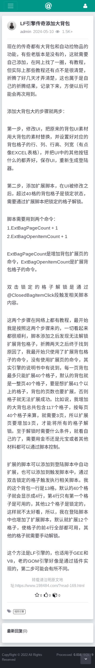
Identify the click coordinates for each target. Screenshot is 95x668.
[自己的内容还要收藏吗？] (55, 595)
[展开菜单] (10, 6)
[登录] (85, 6)
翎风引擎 (19, 611)
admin (25, 31)
